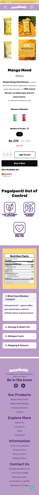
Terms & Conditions (19, 445)
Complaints (19, 435)
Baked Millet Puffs (19, 399)
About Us (19, 422)
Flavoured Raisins (19, 407)
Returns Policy (19, 454)
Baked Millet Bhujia (19, 403)
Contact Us (19, 426)
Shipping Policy (19, 458)
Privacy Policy (19, 450)
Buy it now (19, 163)
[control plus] (11, 155)
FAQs (19, 431)
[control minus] (3, 155)
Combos (19, 412)
